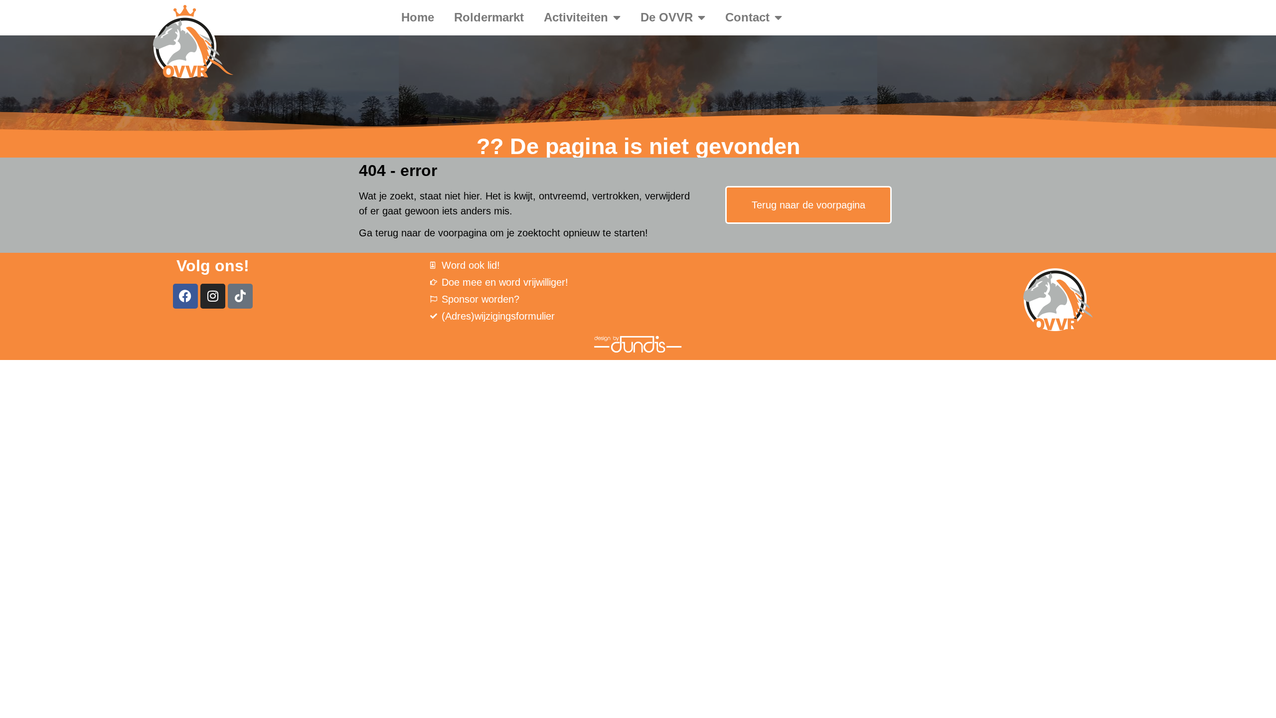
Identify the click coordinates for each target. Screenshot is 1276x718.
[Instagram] (212, 296)
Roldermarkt (489, 17)
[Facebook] (185, 296)
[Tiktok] (240, 296)
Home (417, 17)
